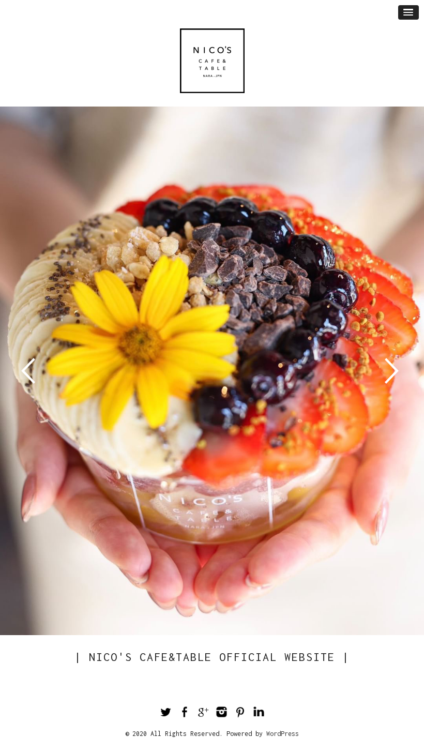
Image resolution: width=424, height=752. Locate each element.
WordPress (282, 734)
